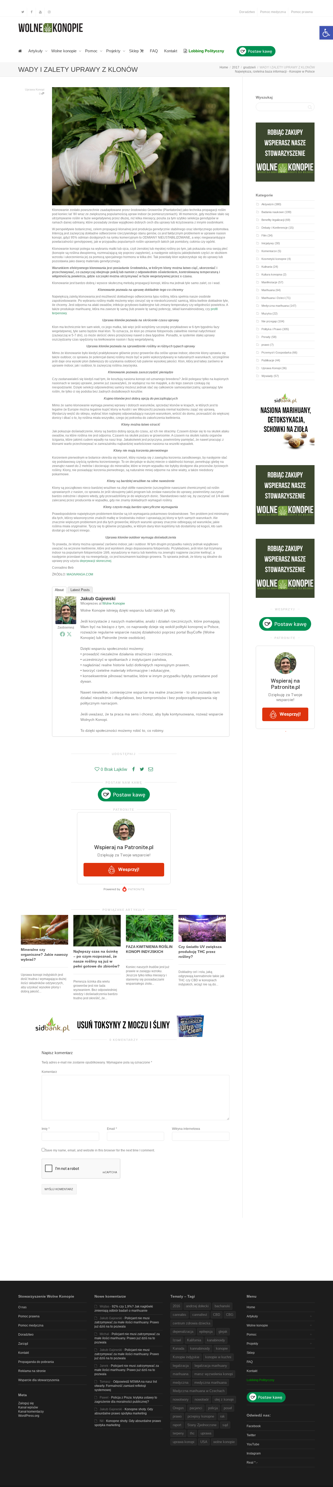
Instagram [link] (254, 1453)
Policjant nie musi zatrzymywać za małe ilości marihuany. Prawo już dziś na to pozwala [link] (126, 1322)
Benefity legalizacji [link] (272, 219)
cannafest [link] (199, 1315)
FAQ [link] (154, 51)
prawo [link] (265, 344)
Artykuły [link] (36, 51)
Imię (45, 1129)
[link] (326, 33)
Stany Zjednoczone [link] (201, 1425)
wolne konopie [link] (224, 1442)
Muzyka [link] (266, 313)
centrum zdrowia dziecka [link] (191, 1323)
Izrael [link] (177, 1340)
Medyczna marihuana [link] (275, 305)
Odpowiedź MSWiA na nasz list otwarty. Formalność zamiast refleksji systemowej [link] (125, 1386)
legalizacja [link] (181, 1366)
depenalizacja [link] (183, 1332)
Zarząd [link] (23, 1343)
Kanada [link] (178, 1348)
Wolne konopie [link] (64, 51)
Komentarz (49, 1072)
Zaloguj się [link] (26, 1403)
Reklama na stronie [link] (32, 1371)
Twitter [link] (251, 1435)
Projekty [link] (113, 51)
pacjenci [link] (196, 1408)
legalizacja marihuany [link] (211, 1366)
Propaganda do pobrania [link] (36, 1362)
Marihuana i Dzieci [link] (273, 297)
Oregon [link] (178, 1408)
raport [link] (177, 1425)
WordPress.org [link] (28, 1416)
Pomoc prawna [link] (302, 12)
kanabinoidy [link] (216, 1340)
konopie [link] (222, 1348)
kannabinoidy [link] (200, 1348)
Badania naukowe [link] (272, 212)
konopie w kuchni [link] (218, 1357)
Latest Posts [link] (80, 590)
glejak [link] (223, 1332)
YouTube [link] (253, 1444)
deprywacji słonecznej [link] (95, 561)
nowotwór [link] (202, 1399)
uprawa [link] (206, 1433)
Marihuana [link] (268, 290)
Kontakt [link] (170, 51)
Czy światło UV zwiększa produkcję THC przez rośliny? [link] (200, 952)
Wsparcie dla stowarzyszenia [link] (38, 1380)
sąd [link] (225, 1425)
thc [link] (192, 1433)
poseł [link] (228, 1408)
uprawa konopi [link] (183, 1442)
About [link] (59, 590)
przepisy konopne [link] (201, 1416)
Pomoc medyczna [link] (273, 12)
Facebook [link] (254, 1426)
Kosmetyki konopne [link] (273, 258)
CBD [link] (216, 1315)
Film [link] (264, 235)
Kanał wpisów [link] (28, 1407)
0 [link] (40, 93)
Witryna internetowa (186, 1129)
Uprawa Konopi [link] (34, 89)
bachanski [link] (222, 1306)
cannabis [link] (179, 1315)
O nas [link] (22, 1307)
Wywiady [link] (267, 375)
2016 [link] (176, 1306)
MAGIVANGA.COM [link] (80, 574)
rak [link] (222, 1416)
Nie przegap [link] (269, 321)
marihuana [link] (180, 1374)
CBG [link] (229, 1315)
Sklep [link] (134, 51)
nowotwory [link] (181, 1399)
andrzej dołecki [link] (197, 1306)
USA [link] (203, 1442)
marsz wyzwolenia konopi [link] (213, 1374)
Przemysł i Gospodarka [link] (276, 352)
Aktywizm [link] (267, 204)
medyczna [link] (180, 1383)
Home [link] (251, 1307)
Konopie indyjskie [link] (186, 1357)
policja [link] (213, 1408)
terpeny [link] (178, 1433)
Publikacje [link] (267, 360)
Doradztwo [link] (247, 12)
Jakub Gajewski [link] (98, 598)
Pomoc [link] (92, 51)
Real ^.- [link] (252, 1462)
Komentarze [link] (269, 251)
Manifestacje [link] (269, 282)
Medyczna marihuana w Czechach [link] (199, 1391)
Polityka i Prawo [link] (271, 329)
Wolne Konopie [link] (113, 603)
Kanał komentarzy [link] (31, 1411)
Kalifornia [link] (194, 1340)
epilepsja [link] (206, 1332)
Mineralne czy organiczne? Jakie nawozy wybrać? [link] (44, 954)
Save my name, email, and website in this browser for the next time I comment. (100, 1150)
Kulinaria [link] (266, 266)
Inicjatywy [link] (267, 243)
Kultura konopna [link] (271, 274)
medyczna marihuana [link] (210, 1383)
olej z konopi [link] (224, 1399)
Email (111, 1129)
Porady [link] (266, 336)
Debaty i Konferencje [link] (274, 227)
